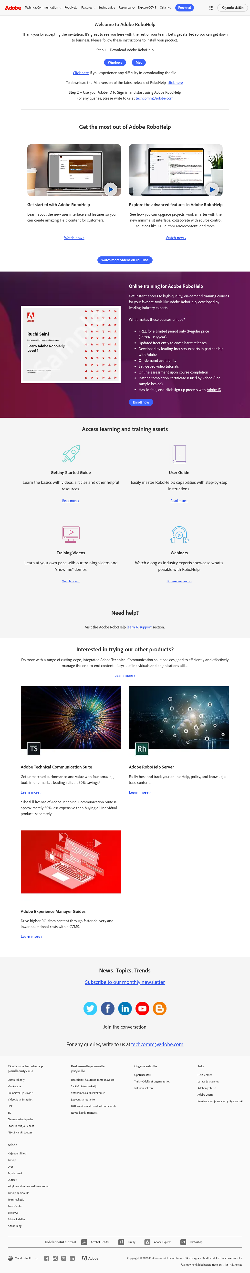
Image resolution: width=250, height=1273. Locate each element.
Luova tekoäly (16, 1079)
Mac (139, 62)
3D (9, 1112)
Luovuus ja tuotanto (83, 1099)
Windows (115, 62)
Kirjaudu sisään (233, 8)
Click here (81, 73)
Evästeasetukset (230, 1258)
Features (86, 7)
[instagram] (55, 1258)
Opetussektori (142, 1075)
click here (175, 82)
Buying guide (106, 7)
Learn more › (125, 675)
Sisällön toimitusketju (84, 1086)
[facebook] (46, 1258)
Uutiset (12, 1180)
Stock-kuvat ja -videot (21, 1126)
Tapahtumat (15, 1173)
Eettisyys (13, 1212)
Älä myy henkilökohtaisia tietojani (201, 1264)
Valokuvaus (14, 1086)
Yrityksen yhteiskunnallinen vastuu (28, 1186)
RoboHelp (70, 7)
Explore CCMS (147, 7)
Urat (10, 1166)
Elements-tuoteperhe (20, 1119)
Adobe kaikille (16, 1219)
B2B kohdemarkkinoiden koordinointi (93, 1106)
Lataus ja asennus (208, 1081)
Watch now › (74, 237)
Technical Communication (41, 7)
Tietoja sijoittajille (18, 1193)
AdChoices (236, 1264)
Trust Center (15, 1206)
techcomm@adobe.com (154, 98)
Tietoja (12, 1160)
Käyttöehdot (209, 1258)
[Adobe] (13, 7)
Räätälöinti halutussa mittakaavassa (93, 1079)
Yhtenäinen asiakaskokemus (88, 1093)
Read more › (70, 501)
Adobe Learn (205, 1094)
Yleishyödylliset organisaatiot (152, 1081)
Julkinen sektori (143, 1088)
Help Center (205, 1075)
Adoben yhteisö (207, 1088)
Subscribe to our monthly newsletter (125, 982)
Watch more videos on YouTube (125, 260)
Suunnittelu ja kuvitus (20, 1093)
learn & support (139, 627)
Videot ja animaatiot (20, 1099)
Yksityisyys (192, 1258)
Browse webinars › (179, 581)
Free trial (184, 8)
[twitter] (63, 1258)
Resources (125, 7)
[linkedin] (72, 1258)
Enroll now (141, 402)
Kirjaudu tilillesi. (17, 1153)
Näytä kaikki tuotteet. (21, 1132)
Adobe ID (214, 389)
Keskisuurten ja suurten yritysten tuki (220, 1101)
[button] (211, 8)
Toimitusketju (16, 1199)
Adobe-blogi (15, 1226)
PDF (10, 1106)
